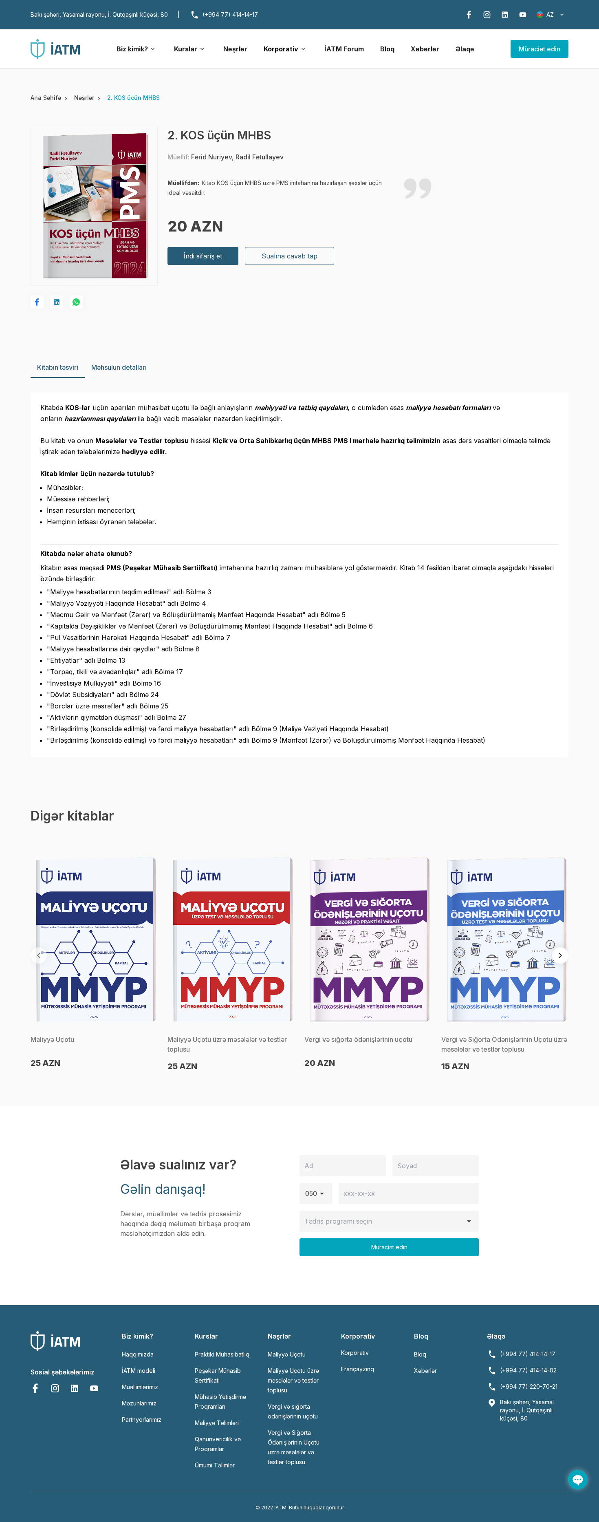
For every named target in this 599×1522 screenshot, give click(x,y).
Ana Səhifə (47, 97)
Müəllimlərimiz (140, 1386)
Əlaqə (465, 49)
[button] (560, 955)
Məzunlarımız (139, 1403)
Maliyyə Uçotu (52, 1039)
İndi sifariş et (203, 256)
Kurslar (185, 49)
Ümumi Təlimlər (215, 1465)
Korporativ (281, 49)
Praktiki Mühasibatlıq (222, 1354)
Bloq (387, 49)
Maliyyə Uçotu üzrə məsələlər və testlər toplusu (293, 1380)
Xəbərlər (425, 49)
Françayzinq (357, 1368)
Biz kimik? (132, 49)
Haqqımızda (138, 1354)
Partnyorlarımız (141, 1419)
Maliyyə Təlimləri (217, 1422)
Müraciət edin (539, 49)
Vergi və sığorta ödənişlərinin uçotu (358, 1039)
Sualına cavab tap (289, 256)
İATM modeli (138, 1370)
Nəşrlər (235, 49)
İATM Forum (344, 49)
